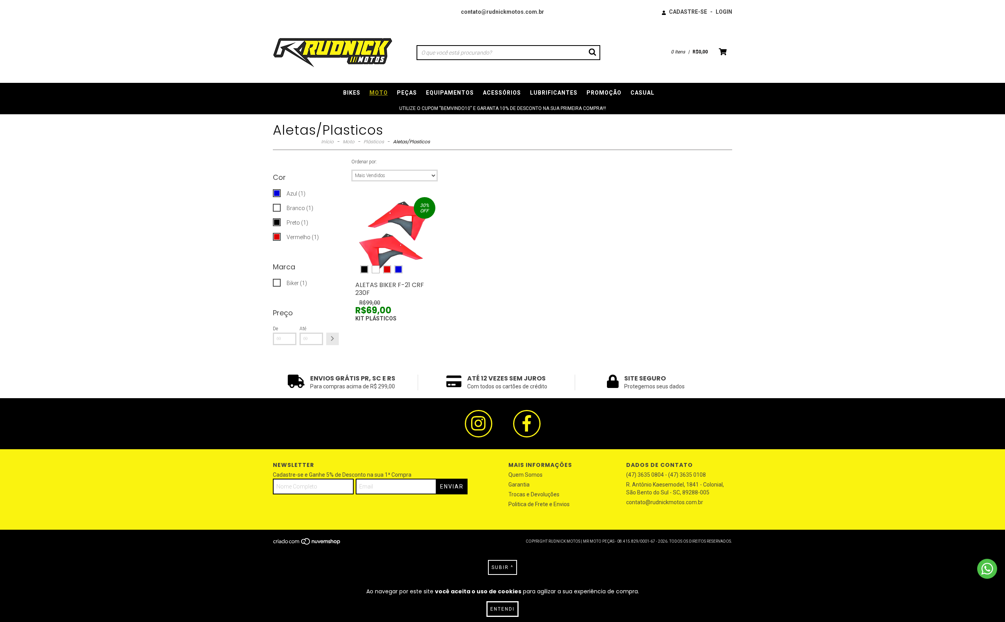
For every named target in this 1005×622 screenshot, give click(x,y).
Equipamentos (450, 93)
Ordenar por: (364, 162)
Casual (642, 93)
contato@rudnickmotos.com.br (502, 12)
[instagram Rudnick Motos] (478, 423)
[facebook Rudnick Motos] (527, 423)
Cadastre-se (688, 12)
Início (327, 141)
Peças (407, 93)
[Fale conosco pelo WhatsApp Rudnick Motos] (987, 569)
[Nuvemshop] (307, 544)
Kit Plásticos (376, 318)
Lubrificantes (553, 93)
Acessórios (502, 93)
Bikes (351, 93)
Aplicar (332, 339)
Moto (378, 93)
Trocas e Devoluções (533, 494)
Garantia (519, 484)
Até (303, 328)
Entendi (502, 609)
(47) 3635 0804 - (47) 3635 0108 (666, 475)
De (275, 328)
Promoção (604, 93)
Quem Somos (525, 475)
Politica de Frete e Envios (539, 504)
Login (724, 12)
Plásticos (374, 141)
